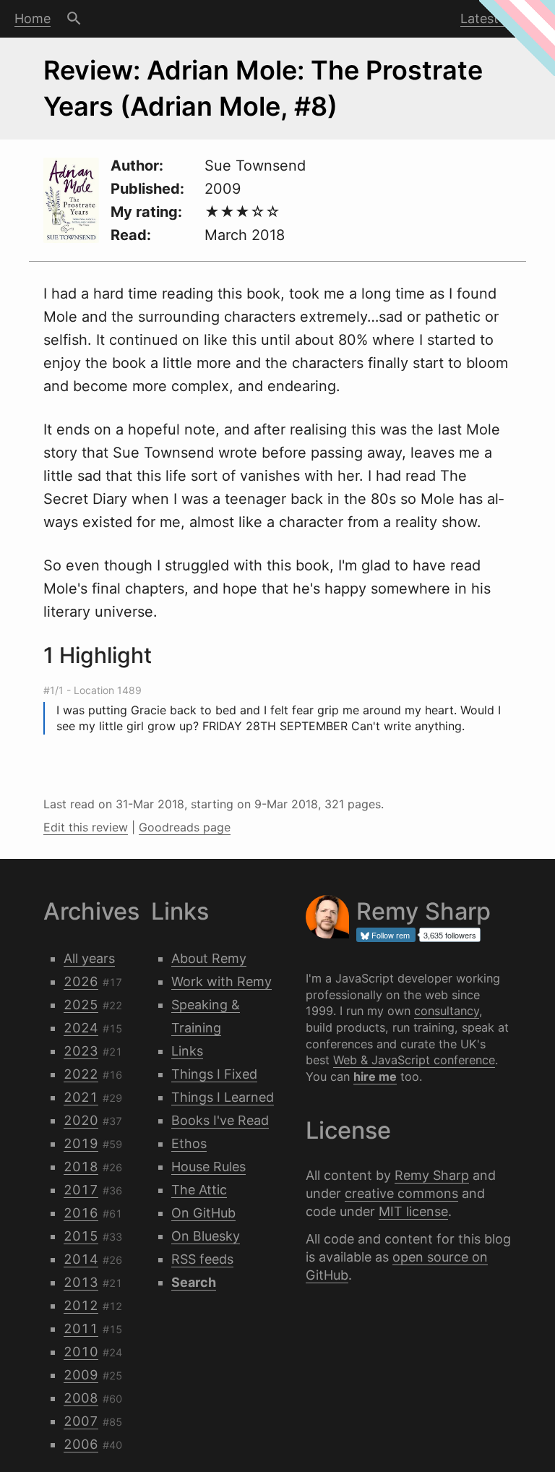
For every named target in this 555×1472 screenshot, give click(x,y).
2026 (81, 981)
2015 (81, 1236)
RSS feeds (202, 1259)
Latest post (495, 18)
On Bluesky (205, 1236)
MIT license (413, 1211)
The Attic (199, 1189)
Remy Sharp (432, 1175)
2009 (81, 1374)
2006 (81, 1444)
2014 (81, 1259)
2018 (81, 1166)
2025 (81, 1004)
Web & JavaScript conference (414, 1060)
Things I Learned (222, 1097)
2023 (81, 1050)
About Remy (208, 958)
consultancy (446, 1011)
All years (89, 958)
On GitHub (203, 1212)
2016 (81, 1212)
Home (32, 18)
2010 (81, 1351)
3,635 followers (449, 935)
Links (187, 1050)
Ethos (189, 1143)
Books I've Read (220, 1120)
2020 (81, 1120)
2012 (81, 1305)
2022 (81, 1074)
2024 (81, 1027)
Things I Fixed (214, 1074)
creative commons (401, 1193)
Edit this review (85, 827)
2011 (81, 1328)
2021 (81, 1097)
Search (74, 18)
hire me (375, 1076)
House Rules (208, 1166)
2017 (81, 1189)
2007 (81, 1421)
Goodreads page (185, 827)
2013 (81, 1282)
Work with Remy (221, 981)
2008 (81, 1397)
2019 (81, 1143)
